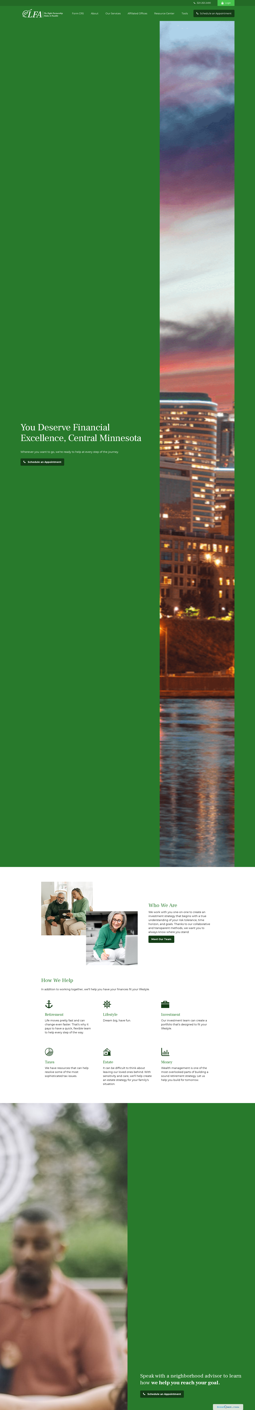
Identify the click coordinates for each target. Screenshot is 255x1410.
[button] (78, 13)
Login (228, 3)
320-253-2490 (204, 3)
